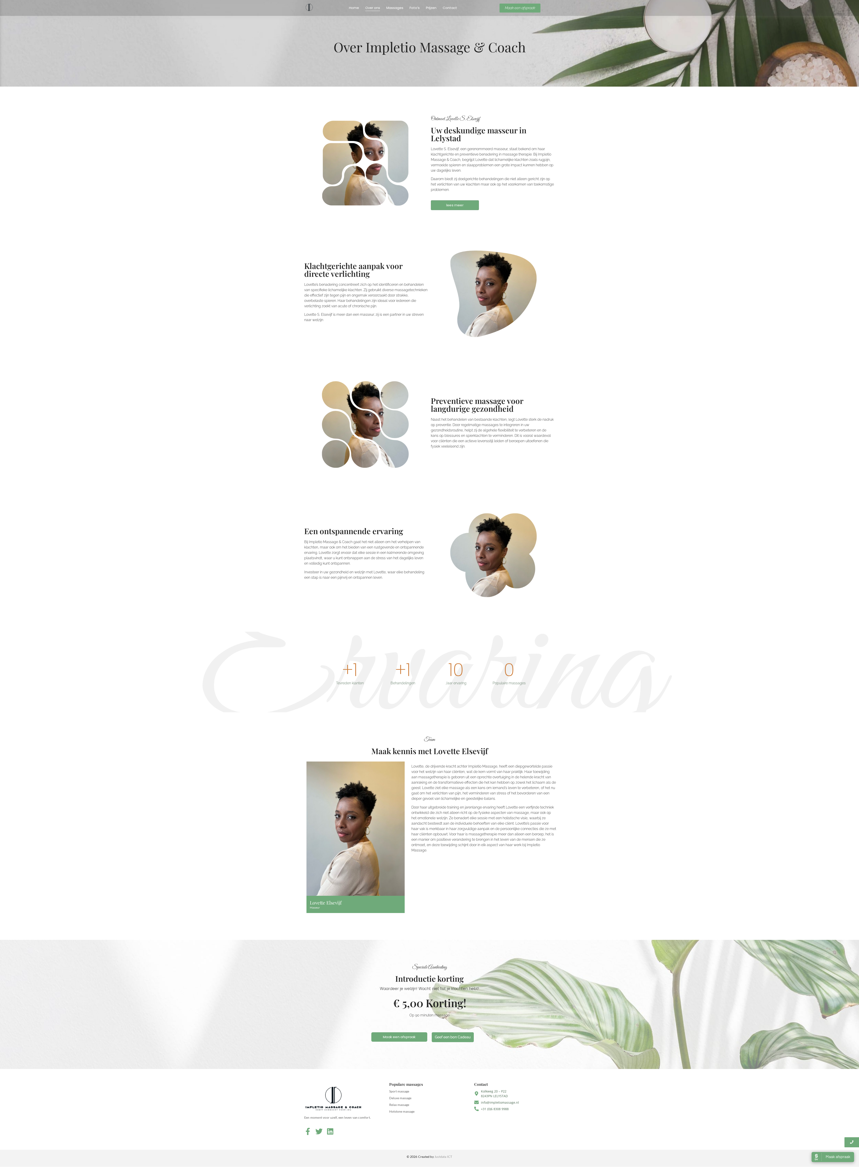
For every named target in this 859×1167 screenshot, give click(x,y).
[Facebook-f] (308, 1131)
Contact (450, 7)
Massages (394, 7)
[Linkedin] (330, 1131)
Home (354, 7)
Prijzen (431, 7)
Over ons (372, 7)
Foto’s (415, 7)
